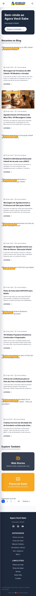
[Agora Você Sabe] (18, 3)
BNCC (18, 554)
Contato (18, 578)
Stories (18, 571)
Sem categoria (18, 551)
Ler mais (7, 84)
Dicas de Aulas (18, 541)
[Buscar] (32, 4)
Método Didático (18, 544)
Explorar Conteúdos (14, 29)
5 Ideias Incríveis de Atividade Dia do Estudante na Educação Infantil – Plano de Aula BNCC (18, 425)
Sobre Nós (18, 575)
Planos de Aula (18, 537)
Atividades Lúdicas (18, 547)
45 (19, 501)
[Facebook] (13, 526)
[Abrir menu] (4, 4)
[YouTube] (22, 526)
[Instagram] (18, 526)
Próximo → (26, 501)
